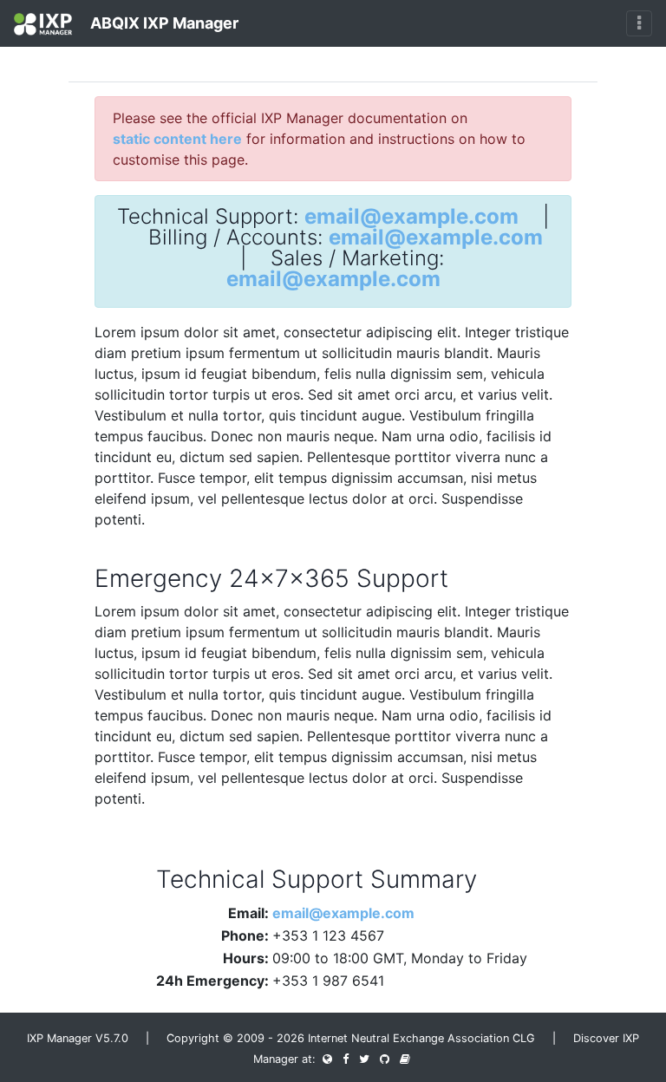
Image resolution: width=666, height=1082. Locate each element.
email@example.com (411, 216)
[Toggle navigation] (639, 23)
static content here (177, 138)
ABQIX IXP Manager (162, 23)
